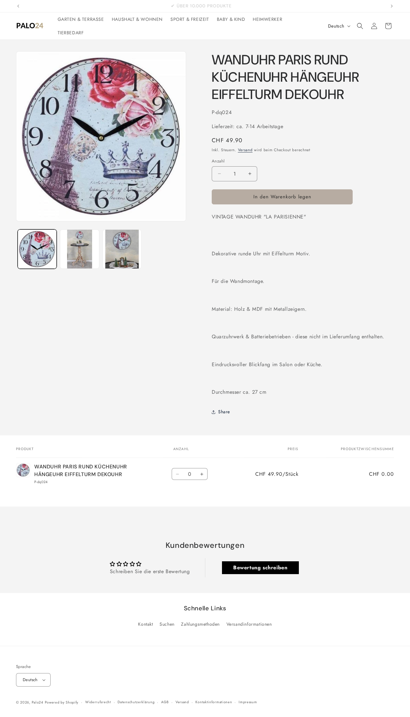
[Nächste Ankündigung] (392, 6)
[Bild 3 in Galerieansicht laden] (122, 248)
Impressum (248, 702)
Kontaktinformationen (213, 702)
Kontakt (145, 624)
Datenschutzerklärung (136, 702)
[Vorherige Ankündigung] (18, 6)
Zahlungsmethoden (200, 624)
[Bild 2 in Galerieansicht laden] (79, 248)
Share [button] (224, 411)
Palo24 (37, 702)
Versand (245, 150)
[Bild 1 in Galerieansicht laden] (37, 248)
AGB (165, 702)
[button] (360, 26)
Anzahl (218, 161)
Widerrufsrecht (98, 702)
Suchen (167, 624)
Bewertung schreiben (260, 567)
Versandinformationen (249, 624)
